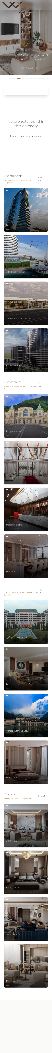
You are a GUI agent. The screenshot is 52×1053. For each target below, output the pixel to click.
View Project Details (29, 68)
